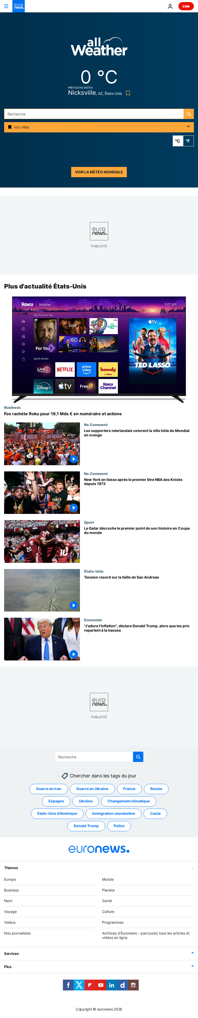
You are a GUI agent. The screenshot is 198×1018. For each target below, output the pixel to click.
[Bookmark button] (127, 93)
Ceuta (155, 813)
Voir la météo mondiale (99, 172)
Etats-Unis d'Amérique (57, 813)
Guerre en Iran (48, 789)
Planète (108, 890)
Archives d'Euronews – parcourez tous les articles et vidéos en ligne (145, 935)
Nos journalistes (17, 933)
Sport (89, 522)
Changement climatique (129, 801)
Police (119, 826)
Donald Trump (86, 826)
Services (11, 954)
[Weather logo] (99, 48)
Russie (156, 789)
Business (12, 407)
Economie (93, 620)
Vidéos (9, 922)
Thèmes (11, 868)
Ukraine (86, 801)
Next (8, 901)
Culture (108, 911)
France (129, 789)
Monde (108, 879)
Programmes (112, 922)
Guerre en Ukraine (92, 789)
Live (186, 6)
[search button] (189, 114)
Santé (107, 901)
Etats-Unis (93, 571)
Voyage (10, 911)
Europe (10, 879)
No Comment (96, 424)
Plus (8, 967)
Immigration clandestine (113, 813)
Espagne (56, 801)
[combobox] (99, 114)
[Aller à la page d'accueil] (18, 6)
